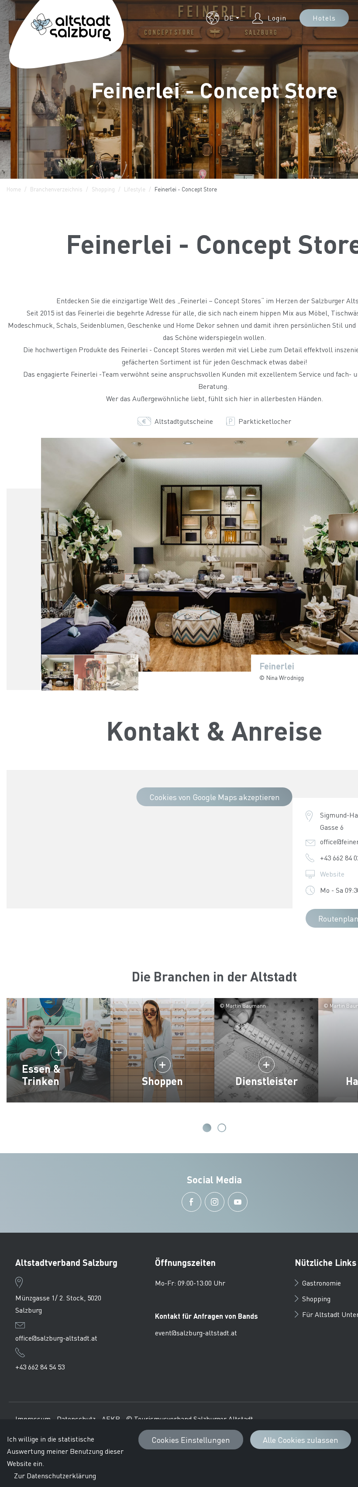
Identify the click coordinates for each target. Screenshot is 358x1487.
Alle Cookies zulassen (300, 1440)
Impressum (33, 1418)
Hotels (324, 17)
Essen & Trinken (41, 1075)
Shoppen (162, 1081)
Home (14, 189)
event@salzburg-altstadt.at (196, 1332)
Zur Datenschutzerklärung (55, 1475)
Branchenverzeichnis (56, 189)
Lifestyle (134, 189)
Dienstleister (266, 1081)
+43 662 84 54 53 (40, 1366)
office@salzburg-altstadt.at (56, 1337)
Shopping (103, 189)
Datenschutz (76, 1418)
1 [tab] (207, 1127)
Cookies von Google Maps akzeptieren (214, 797)
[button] (222, 17)
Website (332, 873)
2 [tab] (221, 1127)
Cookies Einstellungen (190, 1440)
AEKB (111, 1418)
